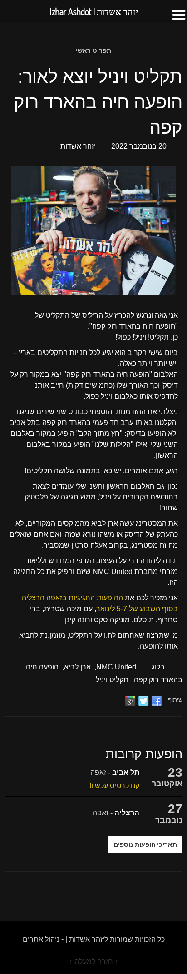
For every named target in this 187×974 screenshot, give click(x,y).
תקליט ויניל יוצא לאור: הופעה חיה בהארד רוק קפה (98, 101)
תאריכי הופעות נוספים (145, 844)
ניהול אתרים (41, 939)
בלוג (158, 667)
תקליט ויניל (112, 680)
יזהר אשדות (78, 146)
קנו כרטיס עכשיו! (114, 785)
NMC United (116, 667)
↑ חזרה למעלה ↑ (93, 961)
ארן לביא (77, 667)
